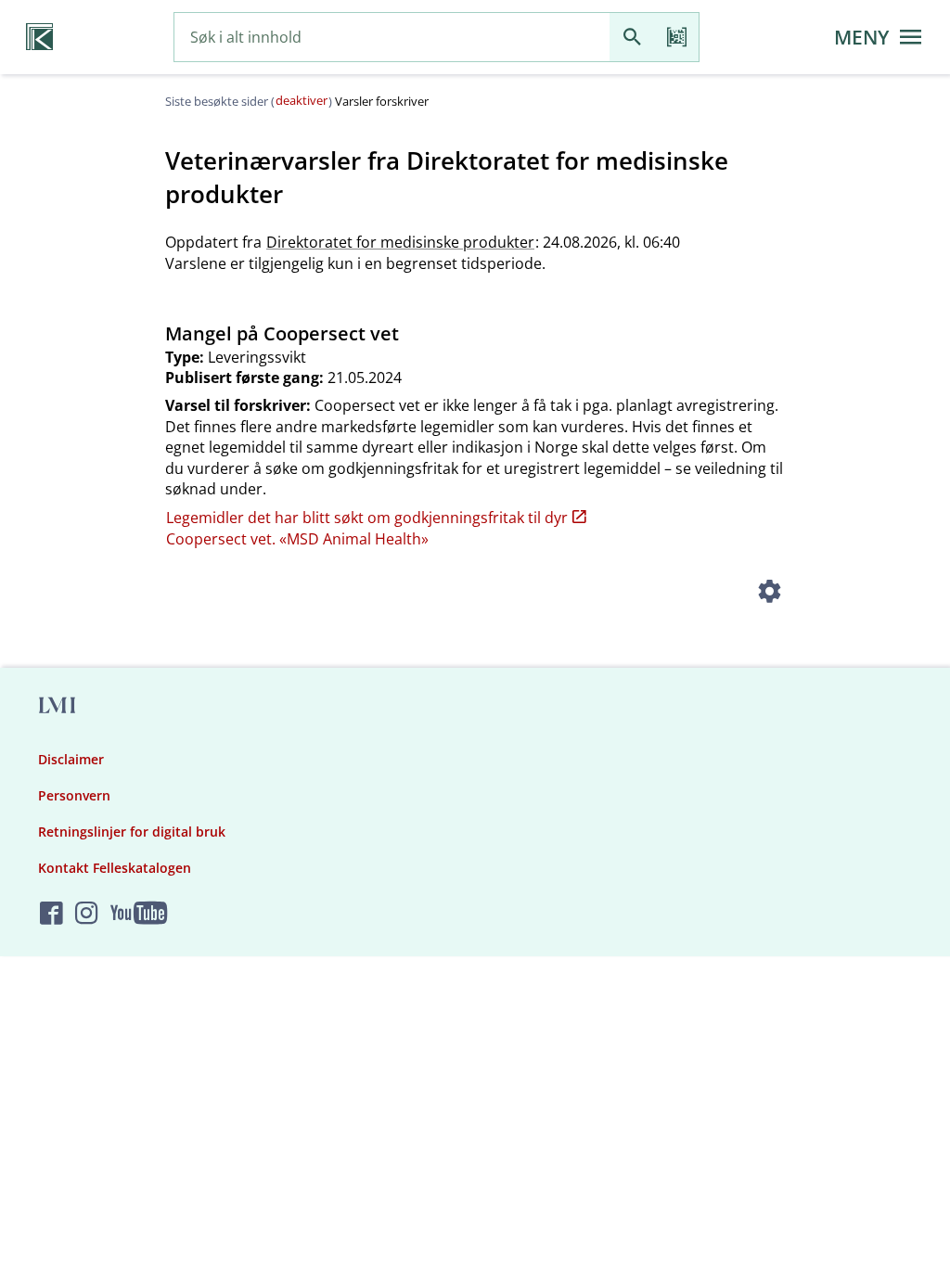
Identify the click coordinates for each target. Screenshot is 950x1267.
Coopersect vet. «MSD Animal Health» (297, 539)
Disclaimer (71, 759)
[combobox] (392, 37)
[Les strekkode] (676, 37)
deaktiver (301, 100)
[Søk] (632, 37)
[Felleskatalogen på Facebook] (51, 914)
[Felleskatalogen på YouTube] (139, 914)
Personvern (74, 795)
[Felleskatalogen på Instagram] (86, 914)
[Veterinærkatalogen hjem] (39, 37)
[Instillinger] (770, 593)
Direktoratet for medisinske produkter (400, 242)
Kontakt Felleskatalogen (114, 868)
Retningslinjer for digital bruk (131, 831)
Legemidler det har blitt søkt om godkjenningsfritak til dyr (367, 517)
